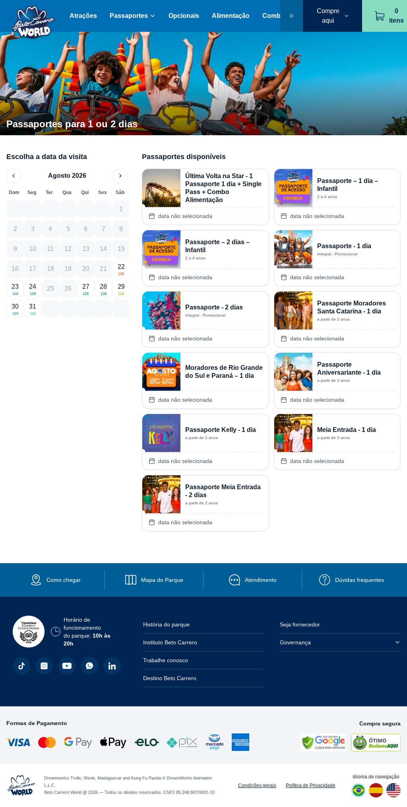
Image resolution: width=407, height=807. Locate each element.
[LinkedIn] (112, 666)
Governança (295, 642)
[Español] (376, 790)
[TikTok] (21, 666)
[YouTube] (67, 666)
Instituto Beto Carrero (170, 642)
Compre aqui (328, 16)
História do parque (166, 624)
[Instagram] (44, 666)
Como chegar (64, 580)
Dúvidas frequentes (359, 580)
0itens (396, 16)
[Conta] (291, 16)
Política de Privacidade (310, 785)
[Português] (358, 790)
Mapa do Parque (162, 580)
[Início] (33, 16)
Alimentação (231, 15)
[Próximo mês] (120, 176)
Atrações (83, 15)
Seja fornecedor (300, 624)
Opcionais (184, 15)
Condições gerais (257, 785)
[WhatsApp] (89, 666)
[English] (393, 790)
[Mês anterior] (13, 176)
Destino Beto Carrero (169, 678)
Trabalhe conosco (165, 660)
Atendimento (261, 580)
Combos (275, 15)
